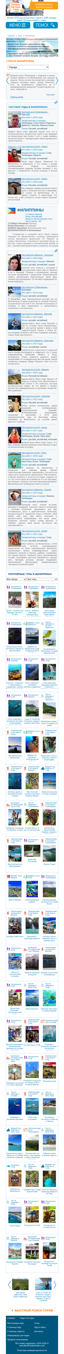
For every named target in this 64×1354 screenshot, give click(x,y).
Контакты (38, 1331)
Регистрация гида (15, 1323)
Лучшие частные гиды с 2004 (25, 8)
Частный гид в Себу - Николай (36, 396)
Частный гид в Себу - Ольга (34, 427)
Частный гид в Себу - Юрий (34, 531)
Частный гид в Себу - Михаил (35, 369)
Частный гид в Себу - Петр (34, 453)
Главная (11, 1318)
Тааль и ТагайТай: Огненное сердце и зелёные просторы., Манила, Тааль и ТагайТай (43, 1296)
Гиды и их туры (27, 1318)
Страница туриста (44, 4)
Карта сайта (40, 1327)
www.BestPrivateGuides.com (32, 1346)
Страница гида (14, 1327)
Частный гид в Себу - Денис (34, 179)
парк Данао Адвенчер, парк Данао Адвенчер (20, 1295)
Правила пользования (17, 1339)
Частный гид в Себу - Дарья (34, 146)
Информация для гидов (18, 1335)
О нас (37, 1323)
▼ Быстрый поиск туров (32, 1310)
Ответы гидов (16, 97)
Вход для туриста (44, 7)
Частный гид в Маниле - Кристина (37, 340)
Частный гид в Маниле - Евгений (37, 314)
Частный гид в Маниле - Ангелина (37, 255)
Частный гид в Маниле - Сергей (36, 490)
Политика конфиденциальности (32, 1350)
